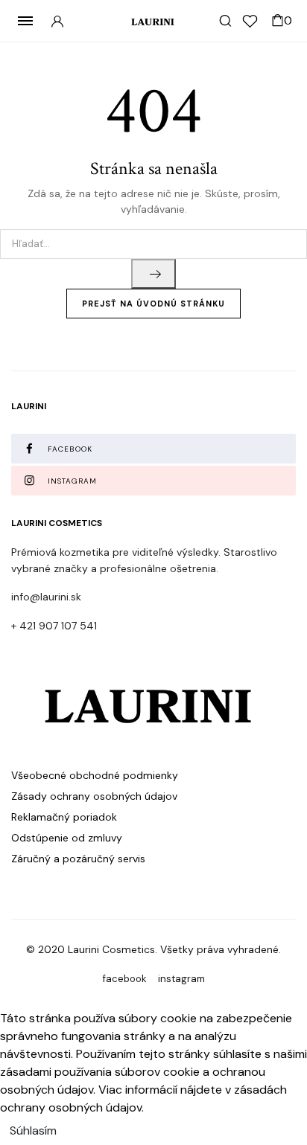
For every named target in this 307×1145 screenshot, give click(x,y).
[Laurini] (153, 21)
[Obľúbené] (250, 21)
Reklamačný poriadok (64, 817)
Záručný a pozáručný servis (78, 858)
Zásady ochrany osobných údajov (94, 796)
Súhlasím (33, 1130)
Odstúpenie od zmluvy (66, 837)
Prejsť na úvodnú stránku (153, 303)
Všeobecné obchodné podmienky (94, 775)
